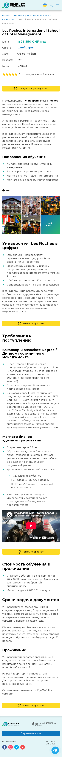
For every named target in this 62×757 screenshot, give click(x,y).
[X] (55, 750)
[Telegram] (16, 747)
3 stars (9, 74)
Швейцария (25, 47)
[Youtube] (22, 747)
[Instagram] (10, 747)
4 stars (12, 74)
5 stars (15, 74)
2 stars (6, 74)
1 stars (3, 74)
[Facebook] (4, 747)
